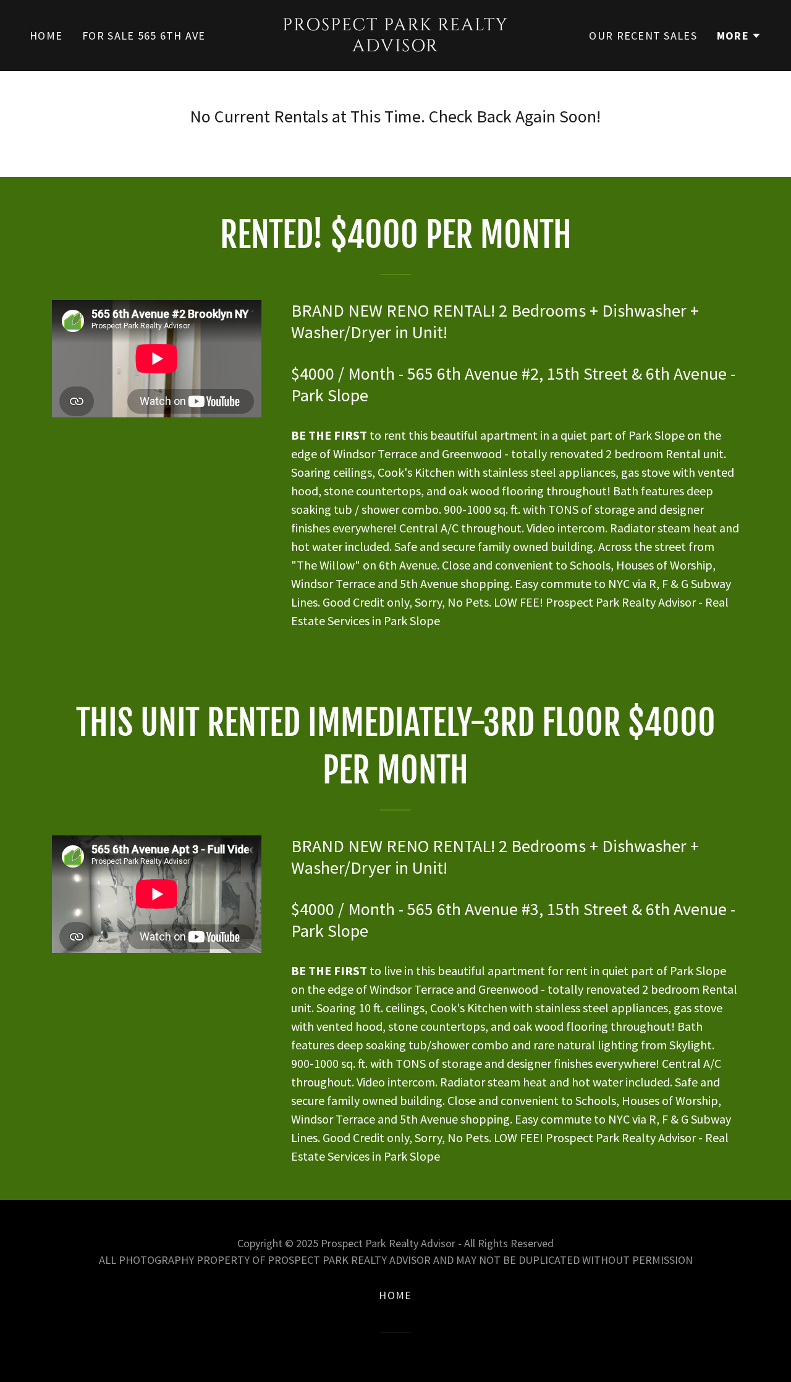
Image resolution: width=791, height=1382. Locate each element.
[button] (739, 35)
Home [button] (395, 1295)
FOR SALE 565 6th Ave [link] (144, 35)
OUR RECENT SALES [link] (642, 35)
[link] (396, 46)
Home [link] (46, 35)
